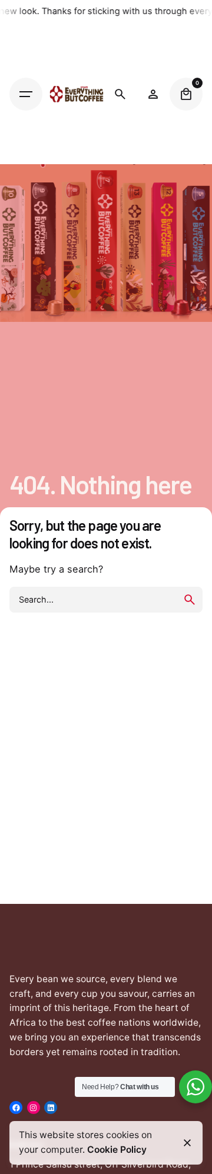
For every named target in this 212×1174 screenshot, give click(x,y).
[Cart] (186, 94)
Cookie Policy (117, 1149)
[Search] (120, 94)
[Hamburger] (25, 94)
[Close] (187, 1143)
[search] (190, 600)
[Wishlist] (153, 94)
